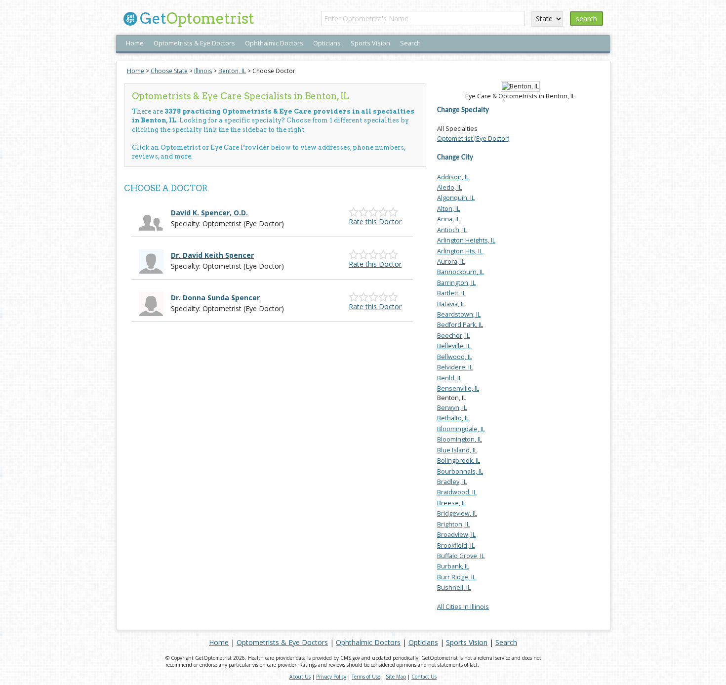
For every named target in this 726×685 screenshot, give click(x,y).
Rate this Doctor (375, 221)
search (586, 18)
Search (410, 43)
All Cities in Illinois (463, 607)
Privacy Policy (331, 676)
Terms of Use (366, 676)
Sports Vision (370, 43)
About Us (300, 676)
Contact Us (424, 676)
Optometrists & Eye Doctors (194, 43)
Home (135, 43)
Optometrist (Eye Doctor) (473, 138)
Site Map (396, 676)
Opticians (327, 43)
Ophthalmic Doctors (274, 43)
